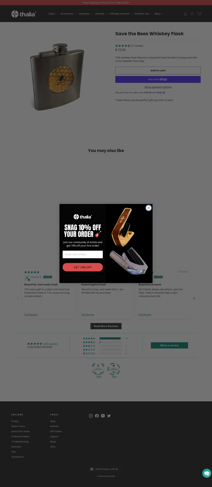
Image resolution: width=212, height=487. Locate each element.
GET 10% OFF (83, 267)
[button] (206, 473)
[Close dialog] (148, 208)
